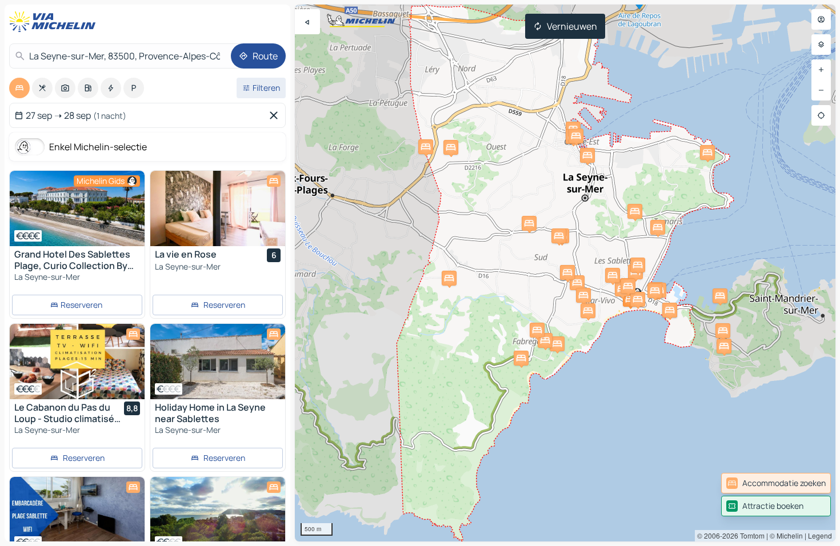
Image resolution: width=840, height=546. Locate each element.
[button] (657, 227)
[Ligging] (821, 115)
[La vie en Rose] (217, 208)
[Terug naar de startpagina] (55, 21)
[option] (19, 88)
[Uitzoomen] (821, 90)
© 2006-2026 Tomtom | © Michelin (750, 535)
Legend (820, 535)
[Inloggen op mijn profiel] (821, 19)
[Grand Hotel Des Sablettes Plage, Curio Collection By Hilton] (77, 208)
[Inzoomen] (821, 69)
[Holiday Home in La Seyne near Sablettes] (217, 361)
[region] (77, 208)
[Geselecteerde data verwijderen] (276, 115)
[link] (776, 483)
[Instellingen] (821, 44)
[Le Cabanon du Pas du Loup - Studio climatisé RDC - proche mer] (77, 361)
